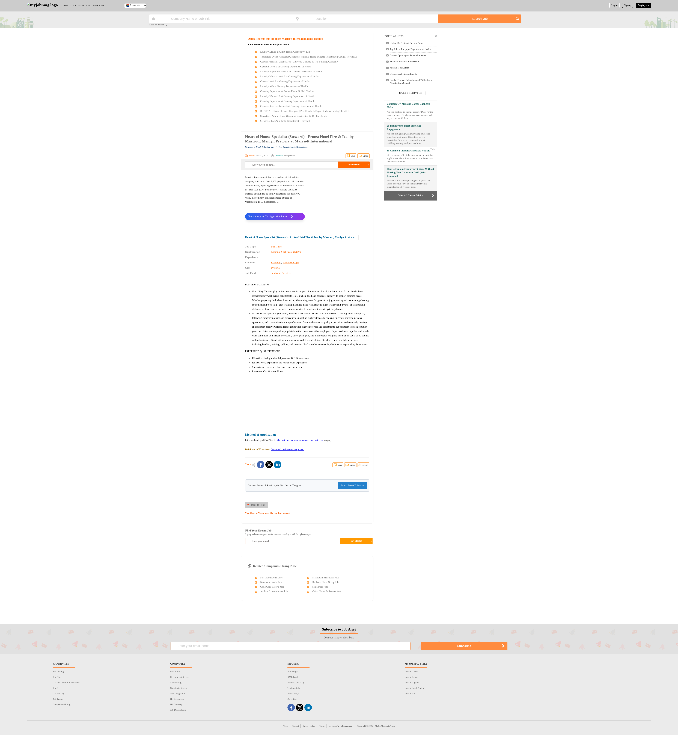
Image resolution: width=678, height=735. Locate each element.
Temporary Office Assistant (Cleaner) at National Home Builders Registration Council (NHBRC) (308, 56)
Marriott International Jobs (325, 577)
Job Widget (292, 671)
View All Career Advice (410, 195)
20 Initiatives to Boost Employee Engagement (404, 127)
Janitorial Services (281, 273)
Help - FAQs (293, 693)
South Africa (135, 5)
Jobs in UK (410, 693)
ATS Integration (177, 693)
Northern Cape (291, 262)
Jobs (66, 5)
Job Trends (58, 699)
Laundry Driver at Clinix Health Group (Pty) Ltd (285, 51)
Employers (643, 5)
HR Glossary (176, 704)
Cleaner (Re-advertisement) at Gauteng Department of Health (291, 106)
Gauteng (276, 262)
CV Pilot (57, 677)
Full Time (276, 246)
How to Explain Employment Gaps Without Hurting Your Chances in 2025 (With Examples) (410, 172)
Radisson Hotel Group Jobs (325, 582)
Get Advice (80, 5)
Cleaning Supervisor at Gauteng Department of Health (287, 101)
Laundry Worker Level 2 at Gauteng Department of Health (289, 76)
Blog (55, 688)
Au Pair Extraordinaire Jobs (274, 591)
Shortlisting (176, 682)
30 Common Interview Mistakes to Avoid (408, 150)
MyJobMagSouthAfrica (385, 726)
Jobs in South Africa (414, 688)
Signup (627, 5)
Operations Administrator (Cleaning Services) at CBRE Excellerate (293, 116)
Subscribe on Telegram (352, 485)
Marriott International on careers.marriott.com (300, 440)
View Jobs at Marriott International (293, 147)
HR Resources (177, 699)
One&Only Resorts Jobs (272, 586)
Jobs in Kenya (411, 677)
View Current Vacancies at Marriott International (267, 513)
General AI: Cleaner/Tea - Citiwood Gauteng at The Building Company (299, 61)
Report (365, 465)
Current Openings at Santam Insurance (408, 55)
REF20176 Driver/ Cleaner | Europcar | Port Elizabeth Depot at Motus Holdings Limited (304, 111)
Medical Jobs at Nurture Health (405, 61)
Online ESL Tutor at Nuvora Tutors (406, 43)
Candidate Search (178, 688)
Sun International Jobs (271, 577)
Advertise (292, 699)
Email (365, 155)
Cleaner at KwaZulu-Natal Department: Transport (285, 121)
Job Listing (58, 671)
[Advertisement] (339, 200)
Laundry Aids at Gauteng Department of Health (284, 86)
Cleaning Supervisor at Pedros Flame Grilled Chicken (287, 91)
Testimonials (293, 688)
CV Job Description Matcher (66, 682)
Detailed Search (156, 25)
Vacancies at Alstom (399, 67)
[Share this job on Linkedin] (277, 464)
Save (353, 155)
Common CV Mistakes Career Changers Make (408, 106)
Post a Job (175, 671)
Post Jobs (98, 5)
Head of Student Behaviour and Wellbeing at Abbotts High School (411, 81)
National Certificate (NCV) (286, 251)
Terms (322, 726)
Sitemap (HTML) (295, 682)
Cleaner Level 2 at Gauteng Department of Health (285, 81)
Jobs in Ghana (411, 671)
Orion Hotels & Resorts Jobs (326, 591)
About (285, 726)
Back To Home (258, 504)
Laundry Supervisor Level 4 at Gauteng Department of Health (291, 71)
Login (614, 5)
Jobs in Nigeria (412, 682)
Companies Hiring (61, 704)
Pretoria (275, 267)
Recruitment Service (180, 677)
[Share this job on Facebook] (260, 464)
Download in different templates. (287, 449)
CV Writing (58, 693)
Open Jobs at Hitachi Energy (403, 74)
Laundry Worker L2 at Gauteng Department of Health (287, 96)
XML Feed (292, 677)
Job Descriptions (178, 710)
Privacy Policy (309, 726)
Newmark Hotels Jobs (271, 582)
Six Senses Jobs (320, 586)
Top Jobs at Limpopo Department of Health (410, 49)
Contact (295, 726)
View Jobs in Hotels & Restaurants (259, 147)
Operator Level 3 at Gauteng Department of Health (285, 66)
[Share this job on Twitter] (269, 464)
